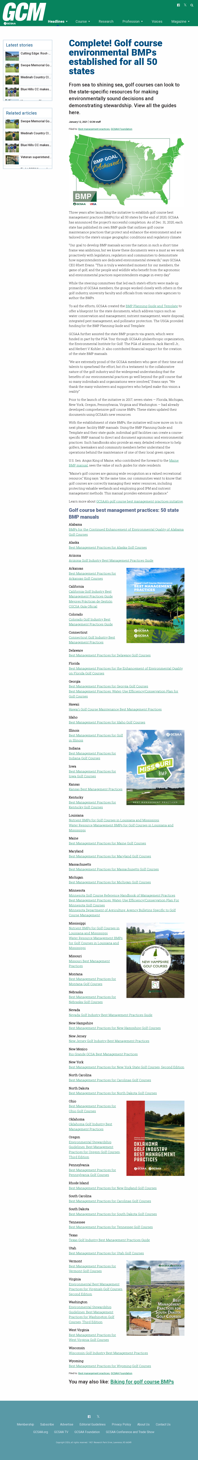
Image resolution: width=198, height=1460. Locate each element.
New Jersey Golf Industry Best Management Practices (109, 1041)
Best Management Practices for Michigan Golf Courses (110, 882)
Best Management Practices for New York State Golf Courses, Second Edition (126, 1067)
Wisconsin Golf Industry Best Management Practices (108, 1353)
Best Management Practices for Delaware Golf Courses (110, 655)
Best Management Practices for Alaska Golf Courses (108, 547)
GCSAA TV (61, 1432)
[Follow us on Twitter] (98, 1416)
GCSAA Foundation (121, 129)
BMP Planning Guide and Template (152, 306)
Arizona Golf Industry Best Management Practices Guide (111, 560)
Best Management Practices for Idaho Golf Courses (107, 722)
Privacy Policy (121, 1424)
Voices (157, 21)
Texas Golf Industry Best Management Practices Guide (109, 1240)
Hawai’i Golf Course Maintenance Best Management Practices (115, 709)
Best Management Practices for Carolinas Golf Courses (110, 1080)
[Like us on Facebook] (89, 1416)
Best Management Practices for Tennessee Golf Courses (111, 1227)
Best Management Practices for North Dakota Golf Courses (113, 1093)
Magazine (179, 21)
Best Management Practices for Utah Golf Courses (106, 1253)
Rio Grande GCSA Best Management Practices (103, 1054)
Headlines (56, 21)
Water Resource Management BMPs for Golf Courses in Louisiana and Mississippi (96, 943)
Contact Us (163, 1424)
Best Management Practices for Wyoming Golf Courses (110, 1366)
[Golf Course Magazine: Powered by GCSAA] (24, 13)
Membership (25, 1424)
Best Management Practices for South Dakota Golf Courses (113, 1214)
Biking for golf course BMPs (142, 1382)
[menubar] (119, 21)
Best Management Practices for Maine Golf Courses (107, 843)
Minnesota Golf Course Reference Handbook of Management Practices (122, 895)
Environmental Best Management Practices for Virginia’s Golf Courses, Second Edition (96, 1289)
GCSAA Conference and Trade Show (130, 1432)
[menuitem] (57, 21)
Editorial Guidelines (92, 1424)
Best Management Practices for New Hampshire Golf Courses (115, 1028)
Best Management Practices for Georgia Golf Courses (108, 686)
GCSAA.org (40, 1432)
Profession (131, 21)
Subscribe (47, 1424)
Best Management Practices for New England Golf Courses (113, 1188)
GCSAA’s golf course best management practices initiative (139, 501)
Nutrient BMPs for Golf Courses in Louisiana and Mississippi (114, 820)
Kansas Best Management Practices (95, 789)
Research (106, 21)
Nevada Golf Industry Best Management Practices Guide (110, 1015)
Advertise (66, 1424)
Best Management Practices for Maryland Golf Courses (110, 856)
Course (81, 21)
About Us (143, 1424)
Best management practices (94, 129)
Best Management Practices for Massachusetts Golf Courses (114, 869)
